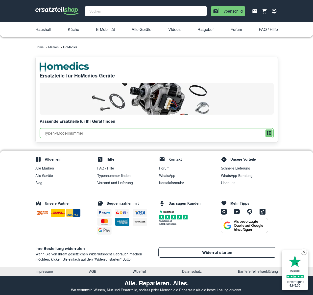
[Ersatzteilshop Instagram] (225, 211)
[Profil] (274, 11)
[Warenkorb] (264, 11)
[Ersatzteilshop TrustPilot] (167, 211)
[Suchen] (269, 133)
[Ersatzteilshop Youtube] (238, 211)
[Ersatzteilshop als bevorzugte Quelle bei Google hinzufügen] (244, 225)
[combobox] (146, 11)
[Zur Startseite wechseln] (57, 11)
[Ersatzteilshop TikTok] (264, 211)
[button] (43, 29)
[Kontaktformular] (255, 10)
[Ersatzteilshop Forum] (251, 211)
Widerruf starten (217, 252)
